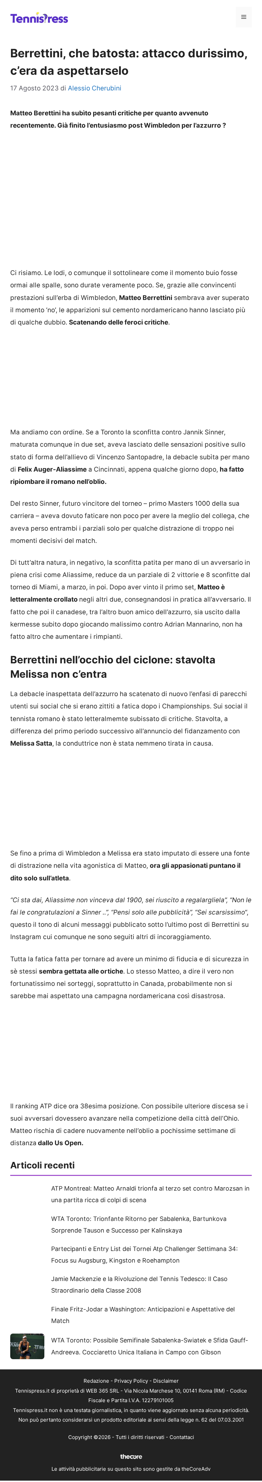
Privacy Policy (131, 1381)
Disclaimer (166, 1381)
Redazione (96, 1381)
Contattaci (182, 1437)
